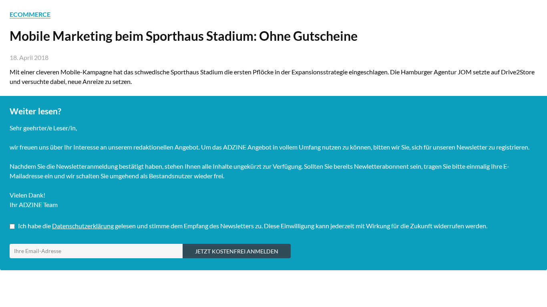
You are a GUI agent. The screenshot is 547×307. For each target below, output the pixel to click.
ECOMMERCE (30, 14)
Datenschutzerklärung (83, 225)
